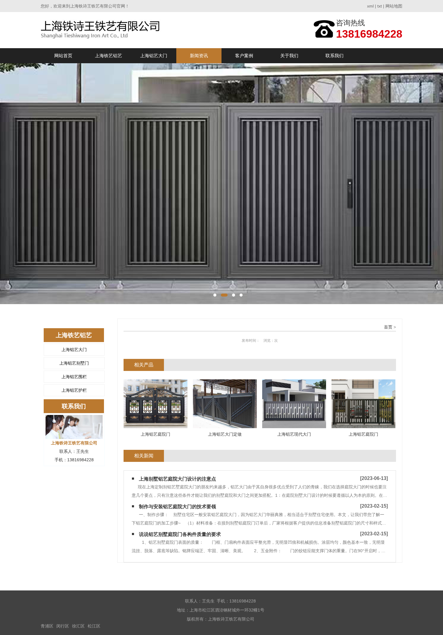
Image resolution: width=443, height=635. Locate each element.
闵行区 (62, 626)
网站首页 (63, 55)
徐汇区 (78, 626)
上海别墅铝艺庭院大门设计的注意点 (177, 478)
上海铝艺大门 (153, 55)
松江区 (94, 626)
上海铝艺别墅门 (74, 363)
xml (370, 6)
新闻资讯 (199, 55)
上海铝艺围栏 (74, 376)
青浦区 (47, 626)
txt (379, 6)
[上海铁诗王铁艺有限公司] (102, 30)
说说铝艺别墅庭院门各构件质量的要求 (180, 534)
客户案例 (244, 55)
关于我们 (289, 55)
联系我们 (334, 55)
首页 (388, 327)
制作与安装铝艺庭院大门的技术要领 (177, 506)
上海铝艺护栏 (74, 390)
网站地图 (393, 6)
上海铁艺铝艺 (108, 55)
